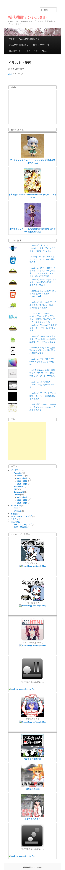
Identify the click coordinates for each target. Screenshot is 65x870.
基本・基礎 (22, 481)
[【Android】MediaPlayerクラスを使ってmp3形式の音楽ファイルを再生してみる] (12, 286)
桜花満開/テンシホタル (27, 17)
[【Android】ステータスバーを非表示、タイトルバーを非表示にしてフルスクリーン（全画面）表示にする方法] (12, 275)
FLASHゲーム (14, 51)
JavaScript (18, 486)
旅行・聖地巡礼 (21, 527)
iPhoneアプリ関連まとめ (19, 45)
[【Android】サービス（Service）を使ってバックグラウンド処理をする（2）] (12, 252)
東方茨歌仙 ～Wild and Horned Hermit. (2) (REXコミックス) (33, 195)
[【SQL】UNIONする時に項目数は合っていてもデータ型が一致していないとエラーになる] (12, 377)
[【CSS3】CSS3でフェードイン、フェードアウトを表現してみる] (12, 264)
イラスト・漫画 (31, 51)
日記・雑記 (15, 522)
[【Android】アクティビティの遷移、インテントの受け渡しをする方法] (12, 400)
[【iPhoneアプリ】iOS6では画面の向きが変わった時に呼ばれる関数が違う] (12, 355)
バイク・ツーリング (23, 524)
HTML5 (17, 511)
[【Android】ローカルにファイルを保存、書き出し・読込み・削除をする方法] (12, 309)
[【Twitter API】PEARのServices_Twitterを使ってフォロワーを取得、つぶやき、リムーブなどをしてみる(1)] (12, 320)
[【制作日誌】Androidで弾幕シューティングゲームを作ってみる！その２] (12, 411)
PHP (16, 489)
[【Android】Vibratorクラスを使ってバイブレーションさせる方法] (12, 332)
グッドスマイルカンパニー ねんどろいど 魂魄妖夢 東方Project (33, 161)
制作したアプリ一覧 (41, 45)
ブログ (12, 39)
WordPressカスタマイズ (21, 516)
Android (17, 473)
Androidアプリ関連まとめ (29, 39)
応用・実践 (22, 484)
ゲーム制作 (22, 478)
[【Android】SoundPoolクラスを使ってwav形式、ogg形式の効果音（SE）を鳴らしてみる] (12, 343)
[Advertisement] (27, 441)
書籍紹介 (14, 514)
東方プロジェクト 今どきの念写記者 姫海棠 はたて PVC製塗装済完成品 (33, 230)
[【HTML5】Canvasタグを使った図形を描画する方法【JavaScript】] (12, 298)
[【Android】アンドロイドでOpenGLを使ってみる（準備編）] (12, 366)
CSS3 (16, 508)
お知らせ (14, 519)
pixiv (10, 74)
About (44, 51)
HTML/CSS (16, 505)
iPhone (17, 495)
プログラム (15, 470)
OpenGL (21, 476)
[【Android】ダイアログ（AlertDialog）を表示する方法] (12, 389)
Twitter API (19, 492)
